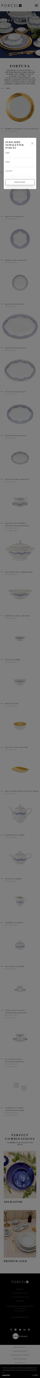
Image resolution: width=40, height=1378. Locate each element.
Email (7, 162)
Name (7, 153)
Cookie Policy (6, 1375)
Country (8, 171)
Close (35, 1375)
